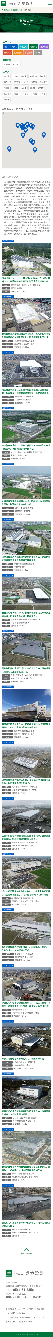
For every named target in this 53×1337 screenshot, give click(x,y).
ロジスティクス (10, 47)
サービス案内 (28, 1309)
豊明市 (41, 88)
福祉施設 (28, 53)
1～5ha (7, 64)
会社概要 (11, 1313)
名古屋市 (7, 94)
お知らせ (11, 1322)
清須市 (17, 82)
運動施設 (44, 47)
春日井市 (7, 82)
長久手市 (43, 82)
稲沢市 (23, 76)
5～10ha (16, 64)
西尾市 (23, 88)
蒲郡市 (42, 76)
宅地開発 (33, 47)
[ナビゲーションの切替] (50, 4)
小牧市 (25, 82)
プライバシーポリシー (26, 1322)
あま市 (6, 76)
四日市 (6, 100)
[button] (43, 135)
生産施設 (18, 53)
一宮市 (15, 76)
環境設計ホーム (14, 1309)
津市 (43, 94)
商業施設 (7, 53)
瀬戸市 (34, 82)
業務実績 (40, 1309)
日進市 (15, 88)
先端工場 (23, 47)
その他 (38, 53)
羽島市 (36, 94)
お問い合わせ (39, 1318)
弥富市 (17, 94)
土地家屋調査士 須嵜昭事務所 (19, 1318)
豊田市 (32, 88)
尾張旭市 (33, 76)
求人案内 (21, 1313)
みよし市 (26, 94)
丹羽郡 (6, 88)
